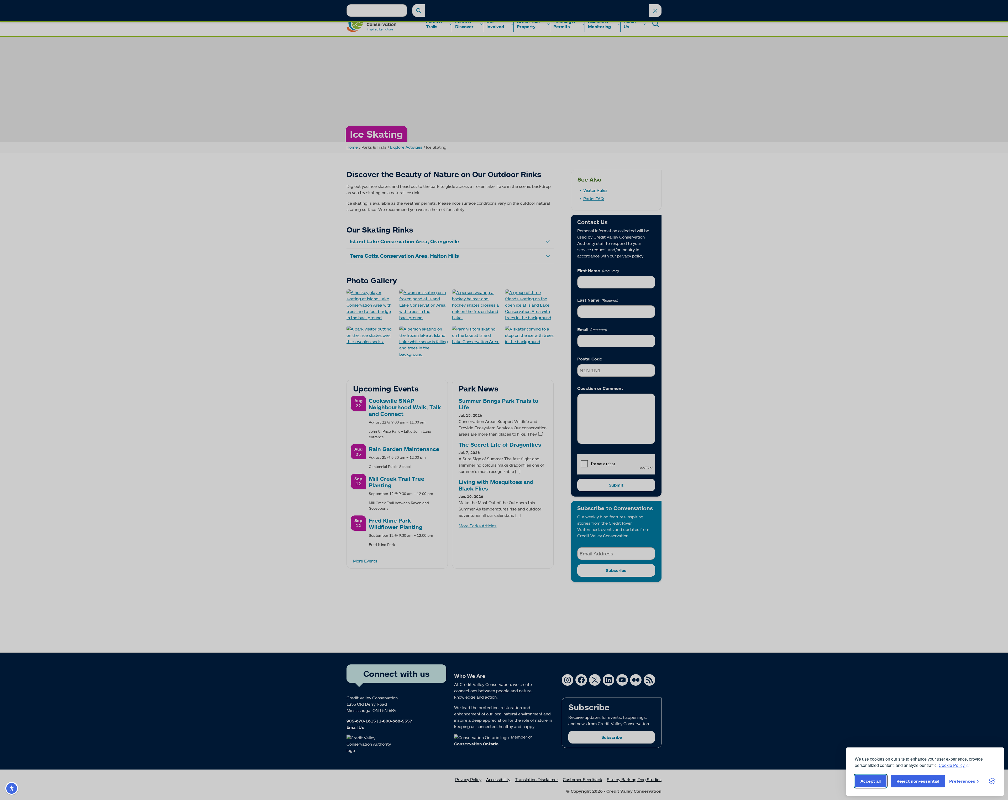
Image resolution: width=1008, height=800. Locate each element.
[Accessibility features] (11, 788)
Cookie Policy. (952, 765)
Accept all (870, 781)
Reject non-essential (917, 781)
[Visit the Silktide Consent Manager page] (992, 781)
